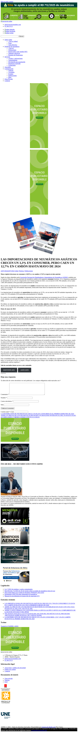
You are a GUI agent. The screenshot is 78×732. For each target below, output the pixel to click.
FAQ (6, 682)
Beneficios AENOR (14, 63)
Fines (10, 43)
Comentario (5, 394)
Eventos (10, 74)
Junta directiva (12, 45)
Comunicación (9, 69)
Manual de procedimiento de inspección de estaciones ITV (22, 596)
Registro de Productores (15, 55)
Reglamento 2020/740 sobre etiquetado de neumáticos (21, 594)
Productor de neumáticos (12, 46)
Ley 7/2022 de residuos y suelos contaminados (19, 589)
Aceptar (33, 730)
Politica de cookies (10, 669)
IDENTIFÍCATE (9, 370)
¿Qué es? (11, 48)
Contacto (7, 81)
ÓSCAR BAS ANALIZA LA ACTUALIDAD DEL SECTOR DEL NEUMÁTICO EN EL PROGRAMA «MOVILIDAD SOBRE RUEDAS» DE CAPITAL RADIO (37, 614)
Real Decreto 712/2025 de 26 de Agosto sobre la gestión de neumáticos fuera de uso (30, 591)
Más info (44, 730)
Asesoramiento (12, 60)
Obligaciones (12, 50)
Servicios (7, 57)
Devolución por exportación (16, 62)
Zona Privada (9, 79)
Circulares (11, 72)
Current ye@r (5, 412)
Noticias (10, 70)
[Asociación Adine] (6, 21)
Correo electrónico (7, 401)
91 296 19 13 (9, 26)
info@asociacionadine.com (13, 24)
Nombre (4, 398)
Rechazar (39, 730)
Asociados (8, 67)
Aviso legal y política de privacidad (15, 668)
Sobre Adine (8, 39)
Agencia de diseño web (48, 727)
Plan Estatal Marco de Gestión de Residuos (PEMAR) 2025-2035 (24, 592)
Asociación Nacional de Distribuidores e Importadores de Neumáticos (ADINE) (44, 277)
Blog (9, 77)
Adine (16, 271)
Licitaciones (12, 65)
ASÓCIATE (24, 370)
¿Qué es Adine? (13, 41)
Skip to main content (7, 1)
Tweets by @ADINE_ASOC (10, 626)
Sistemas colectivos (14, 53)
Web (2, 405)
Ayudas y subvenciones (15, 58)
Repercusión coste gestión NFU (17, 51)
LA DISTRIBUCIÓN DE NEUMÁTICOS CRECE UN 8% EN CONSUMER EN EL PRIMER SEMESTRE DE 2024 (37, 413)
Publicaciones (12, 75)
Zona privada (9, 678)
